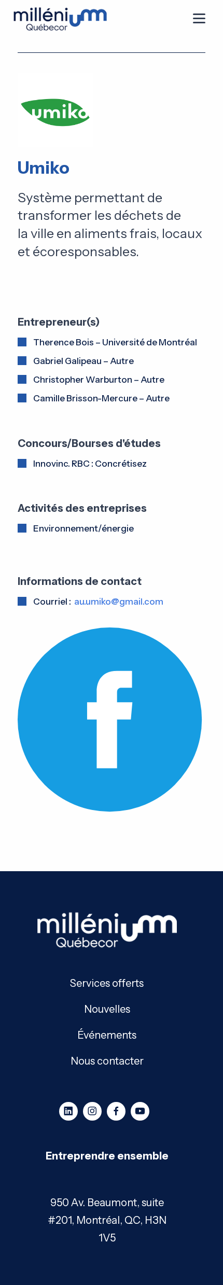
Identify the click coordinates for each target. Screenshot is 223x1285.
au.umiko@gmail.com (118, 601)
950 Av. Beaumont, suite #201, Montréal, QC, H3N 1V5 (107, 1220)
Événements (106, 1034)
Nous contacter (107, 1060)
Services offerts (107, 982)
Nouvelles (107, 1008)
